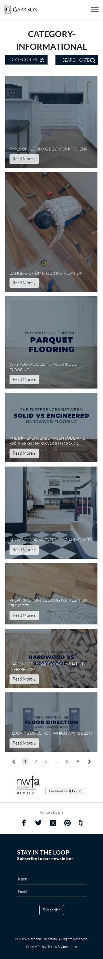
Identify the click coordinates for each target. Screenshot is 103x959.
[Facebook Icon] (24, 823)
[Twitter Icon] (38, 823)
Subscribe (51, 910)
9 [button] (78, 761)
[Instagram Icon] (53, 823)
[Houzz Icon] (80, 823)
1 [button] (25, 761)
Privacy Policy (36, 947)
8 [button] (67, 761)
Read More (23, 159)
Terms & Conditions (62, 947)
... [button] (56, 761)
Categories (24, 59)
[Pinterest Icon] (67, 823)
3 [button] (46, 761)
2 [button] (36, 761)
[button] (14, 761)
